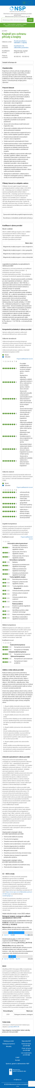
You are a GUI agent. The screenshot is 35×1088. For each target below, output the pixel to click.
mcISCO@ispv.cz (7, 896)
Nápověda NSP (26, 1041)
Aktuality (8, 1046)
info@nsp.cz (17, 1079)
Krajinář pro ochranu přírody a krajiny (14, 25)
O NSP (17, 1057)
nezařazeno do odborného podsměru (21, 46)
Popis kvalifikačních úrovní (25, 359)
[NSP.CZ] (18, 11)
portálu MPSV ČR (14, 1026)
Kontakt (17, 1060)
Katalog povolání (9, 1041)
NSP (4, 24)
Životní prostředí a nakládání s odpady (16, 24)
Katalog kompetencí (9, 1044)
